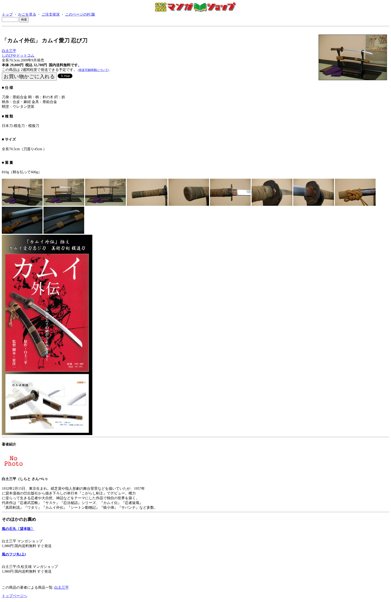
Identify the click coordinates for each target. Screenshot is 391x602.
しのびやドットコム (18, 55)
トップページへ (14, 596)
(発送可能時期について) (93, 70)
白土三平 (9, 51)
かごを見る (27, 14)
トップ (7, 14)
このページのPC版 (80, 14)
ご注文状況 (51, 14)
